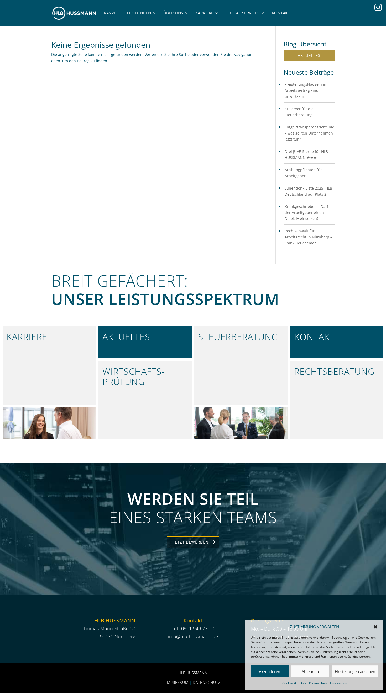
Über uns (173, 12)
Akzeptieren (269, 671)
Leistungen (139, 12)
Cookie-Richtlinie (294, 683)
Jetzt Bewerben (191, 542)
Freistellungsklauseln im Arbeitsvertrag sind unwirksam (306, 90)
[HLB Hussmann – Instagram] (378, 7)
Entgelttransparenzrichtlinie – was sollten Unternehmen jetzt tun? (309, 133)
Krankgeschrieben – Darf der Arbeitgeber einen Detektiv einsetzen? (306, 212)
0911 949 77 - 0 (197, 628)
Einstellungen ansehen (355, 671)
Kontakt (281, 12)
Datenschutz (318, 683)
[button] (375, 627)
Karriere (204, 12)
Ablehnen (310, 671)
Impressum (338, 683)
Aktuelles (309, 55)
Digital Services (243, 12)
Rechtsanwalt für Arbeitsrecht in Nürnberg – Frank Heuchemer (308, 236)
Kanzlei (112, 12)
